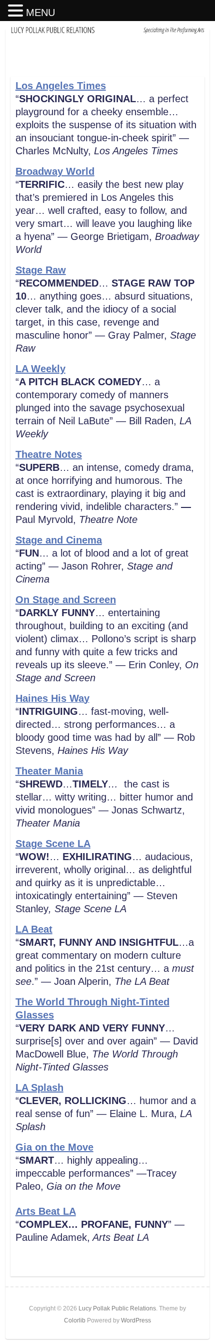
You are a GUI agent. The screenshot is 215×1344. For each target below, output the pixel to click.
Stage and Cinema (59, 540)
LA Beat (34, 929)
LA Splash (40, 1087)
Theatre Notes (49, 454)
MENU (40, 12)
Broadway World (55, 171)
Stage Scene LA (53, 843)
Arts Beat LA (46, 1211)
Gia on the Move (55, 1147)
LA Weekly (41, 368)
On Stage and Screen (66, 599)
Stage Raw (41, 270)
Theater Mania (49, 770)
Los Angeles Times (61, 85)
